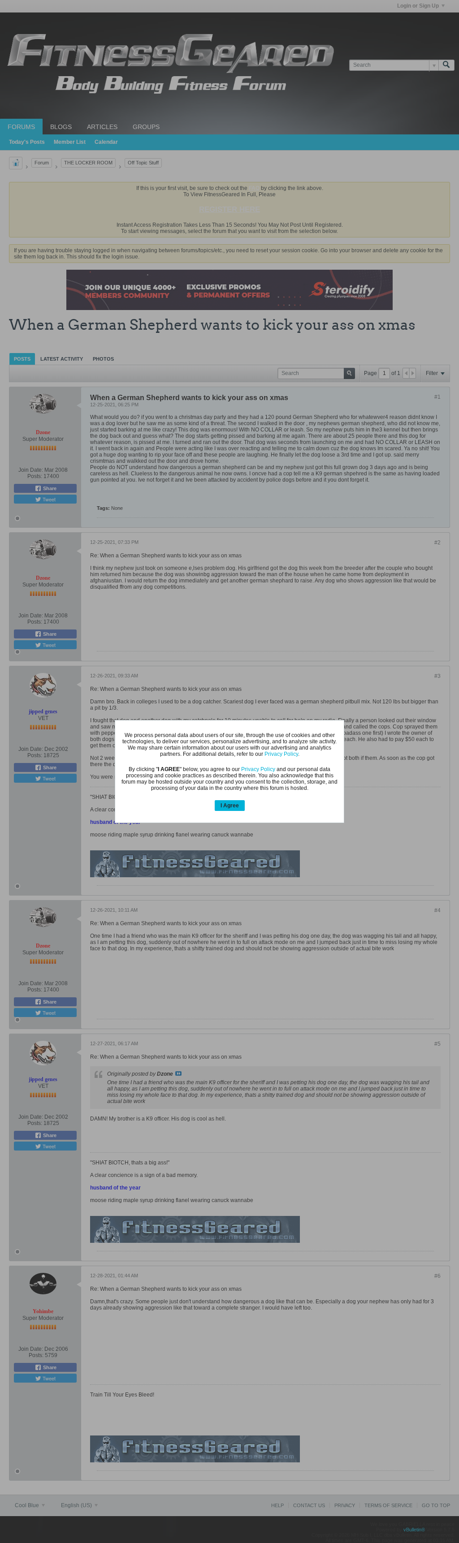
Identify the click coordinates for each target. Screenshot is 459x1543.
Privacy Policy (281, 754)
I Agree (230, 805)
